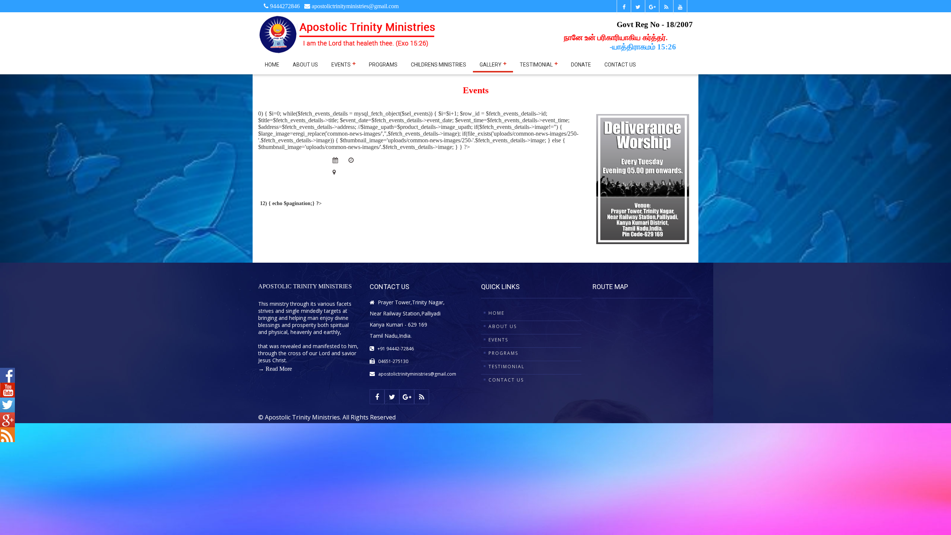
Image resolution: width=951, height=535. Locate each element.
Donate (581, 65)
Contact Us (620, 65)
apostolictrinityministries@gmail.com (417, 374)
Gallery (491, 65)
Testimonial (537, 65)
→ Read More (275, 369)
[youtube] (680, 7)
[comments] (351, 160)
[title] (638, 7)
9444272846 (284, 6)
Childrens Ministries (438, 65)
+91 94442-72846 (395, 349)
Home (272, 65)
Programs (383, 65)
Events (341, 65)
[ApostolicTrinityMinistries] (624, 7)
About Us (305, 65)
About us (503, 326)
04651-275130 (393, 361)
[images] (282, 164)
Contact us (506, 380)
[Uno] (347, 34)
